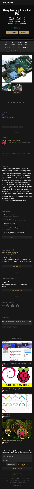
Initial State (7, 417)
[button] (30, 2)
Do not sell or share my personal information (17, 482)
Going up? (17, 474)
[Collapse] (12, 250)
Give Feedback (25, 478)
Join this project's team (8, 117)
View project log (17, 266)
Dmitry (6, 391)
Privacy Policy (16, 480)
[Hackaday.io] (7, 2)
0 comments (18, 254)
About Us (7, 478)
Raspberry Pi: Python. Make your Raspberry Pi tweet (16, 363)
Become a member (6, 452)
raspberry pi (14, 127)
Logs (8, 51)
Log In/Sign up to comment (9, 327)
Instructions (15, 51)
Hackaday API (25, 480)
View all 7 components (17, 238)
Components (26, 47)
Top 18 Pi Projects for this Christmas (12, 441)
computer (5, 127)
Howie (18, 28)
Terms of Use (8, 480)
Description (6, 47)
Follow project (12, 32)
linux (21, 127)
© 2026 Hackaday (17, 485)
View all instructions (17, 290)
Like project (24, 32)
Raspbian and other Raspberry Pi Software (14, 389)
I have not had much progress (10, 253)
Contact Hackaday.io (15, 478)
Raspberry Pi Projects (14, 140)
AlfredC (6, 365)
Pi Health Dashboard (7, 415)
